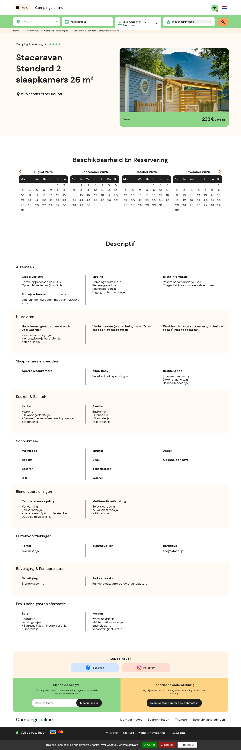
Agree (150, 744)
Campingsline (49, 7)
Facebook (98, 667)
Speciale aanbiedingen (208, 720)
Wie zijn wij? (112, 732)
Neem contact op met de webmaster (174, 703)
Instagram (149, 667)
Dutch (224, 7)
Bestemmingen (158, 720)
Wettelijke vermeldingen (151, 732)
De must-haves (131, 720)
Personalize (187, 744)
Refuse (168, 744)
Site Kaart (128, 732)
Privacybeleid (177, 732)
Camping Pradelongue (31, 44)
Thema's (181, 720)
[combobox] (36, 21)
